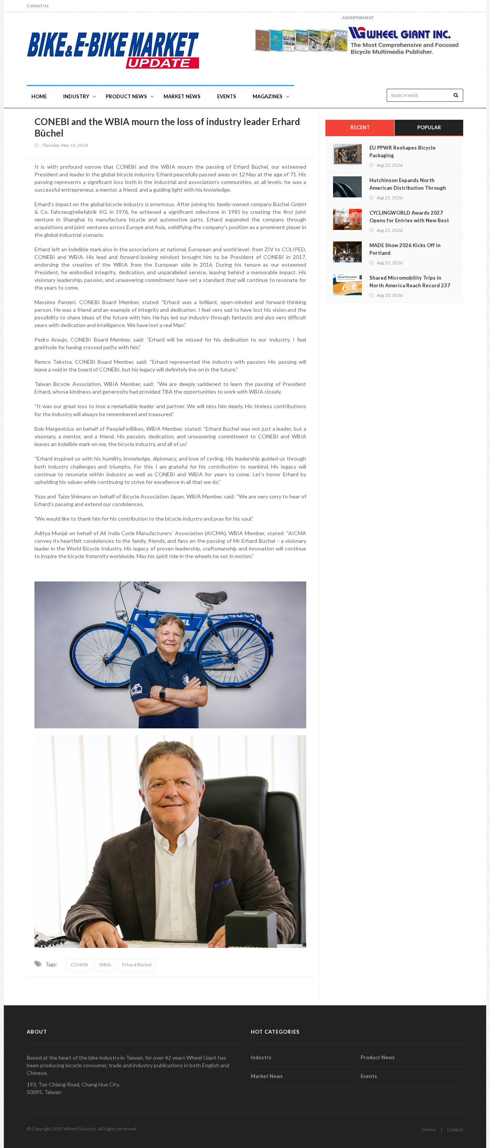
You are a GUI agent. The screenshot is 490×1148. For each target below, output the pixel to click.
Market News (182, 96)
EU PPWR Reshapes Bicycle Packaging (402, 151)
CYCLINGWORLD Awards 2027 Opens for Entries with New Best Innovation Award (409, 220)
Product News (126, 96)
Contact (455, 1129)
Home (39, 96)
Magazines (268, 96)
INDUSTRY (76, 96)
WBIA (105, 964)
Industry (261, 1057)
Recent (360, 127)
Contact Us (38, 5)
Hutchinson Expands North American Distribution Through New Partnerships (407, 188)
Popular (429, 127)
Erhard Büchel (137, 964)
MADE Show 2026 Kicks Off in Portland (405, 249)
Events (226, 96)
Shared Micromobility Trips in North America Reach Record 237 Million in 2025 (409, 285)
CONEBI (79, 964)
